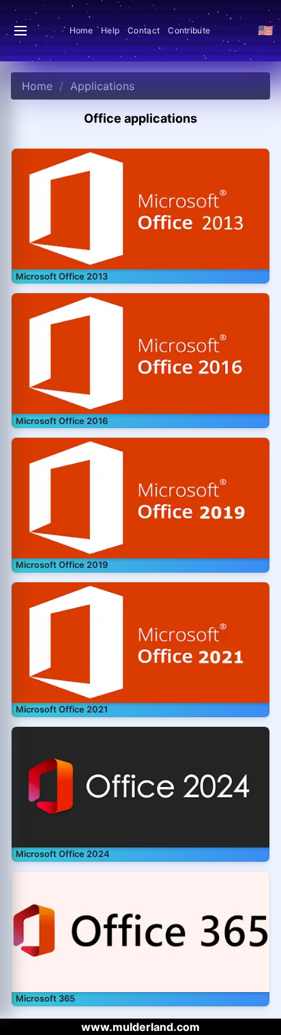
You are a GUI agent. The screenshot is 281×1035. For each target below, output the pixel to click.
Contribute (189, 30)
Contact (144, 30)
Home (81, 30)
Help (110, 30)
